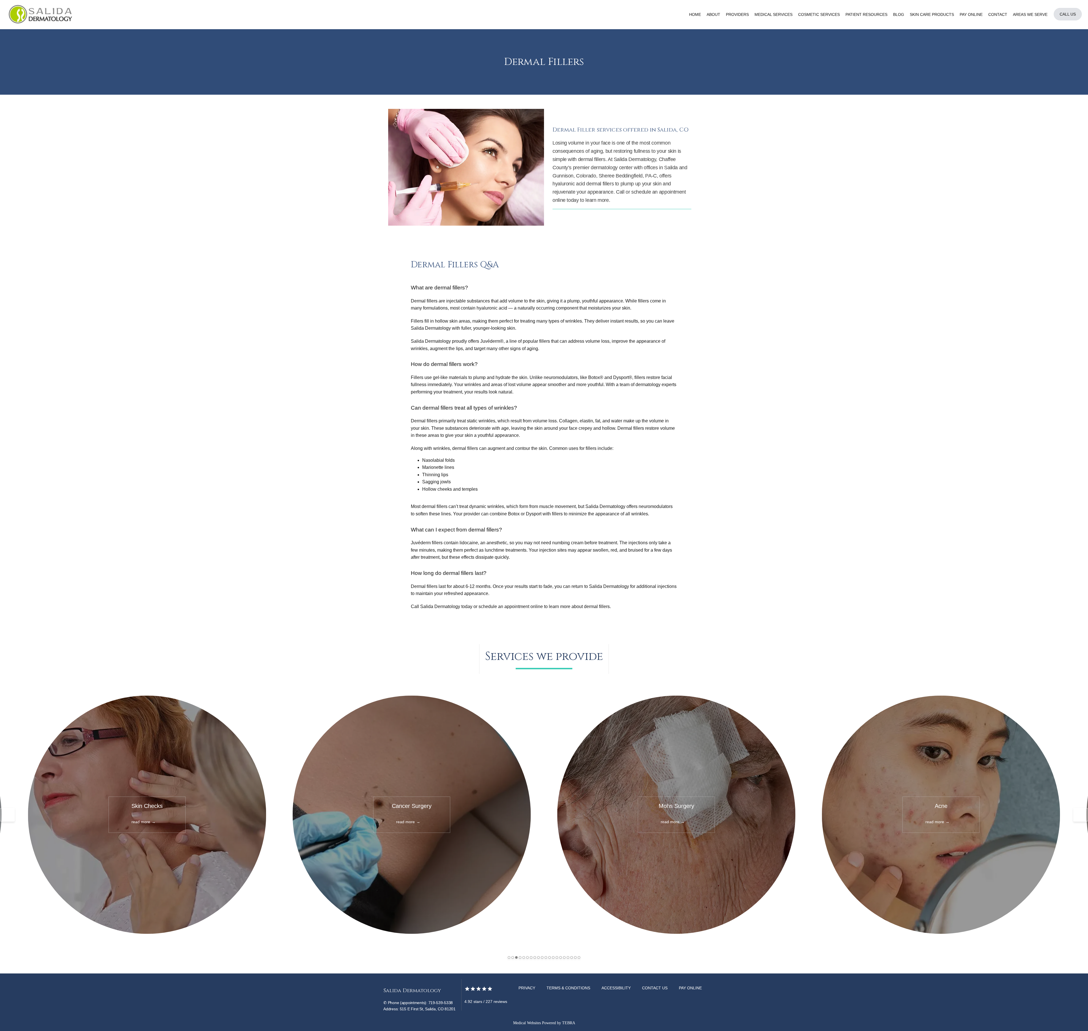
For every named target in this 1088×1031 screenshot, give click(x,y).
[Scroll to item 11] (546, 957)
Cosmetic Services (819, 14)
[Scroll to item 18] (571, 957)
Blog (898, 14)
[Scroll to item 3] (516, 957)
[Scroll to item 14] (557, 957)
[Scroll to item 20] (579, 957)
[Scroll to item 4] (520, 957)
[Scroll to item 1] (509, 957)
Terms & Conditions (568, 988)
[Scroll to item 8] (535, 957)
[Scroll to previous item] (7, 815)
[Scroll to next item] (1080, 815)
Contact (997, 14)
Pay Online (971, 14)
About (713, 14)
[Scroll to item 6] (527, 957)
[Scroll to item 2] (512, 957)
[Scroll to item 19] (575, 957)
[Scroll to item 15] (560, 957)
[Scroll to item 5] (523, 957)
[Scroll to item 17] (568, 957)
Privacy (526, 988)
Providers (737, 14)
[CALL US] (1067, 20)
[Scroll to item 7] (531, 957)
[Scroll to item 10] (542, 957)
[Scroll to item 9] (538, 957)
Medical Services (773, 14)
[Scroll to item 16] (564, 957)
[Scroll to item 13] (553, 957)
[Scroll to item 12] (549, 957)
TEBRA (568, 1023)
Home (695, 14)
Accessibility (616, 988)
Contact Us (655, 988)
